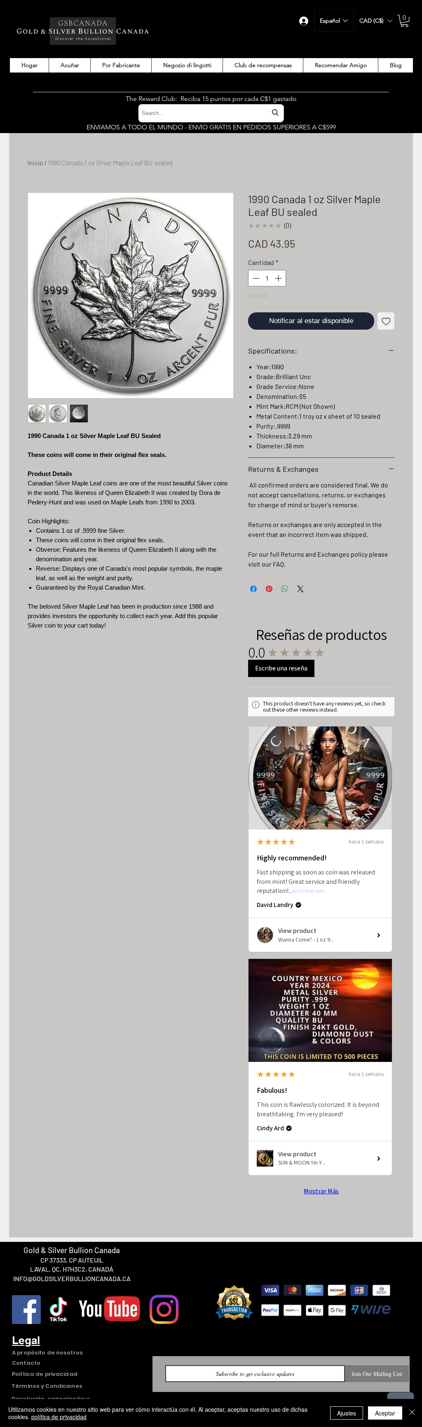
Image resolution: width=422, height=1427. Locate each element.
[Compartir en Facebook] (253, 589)
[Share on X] (300, 589)
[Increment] (279, 278)
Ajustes (346, 1413)
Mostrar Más (308, 891)
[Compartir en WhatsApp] (285, 589)
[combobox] (211, 113)
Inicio (35, 162)
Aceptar (385, 1413)
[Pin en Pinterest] (269, 589)
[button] (376, 20)
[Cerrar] (412, 1413)
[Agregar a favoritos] (386, 321)
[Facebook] (26, 1309)
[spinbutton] (267, 278)
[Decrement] (255, 278)
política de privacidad (59, 1417)
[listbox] (376, 20)
